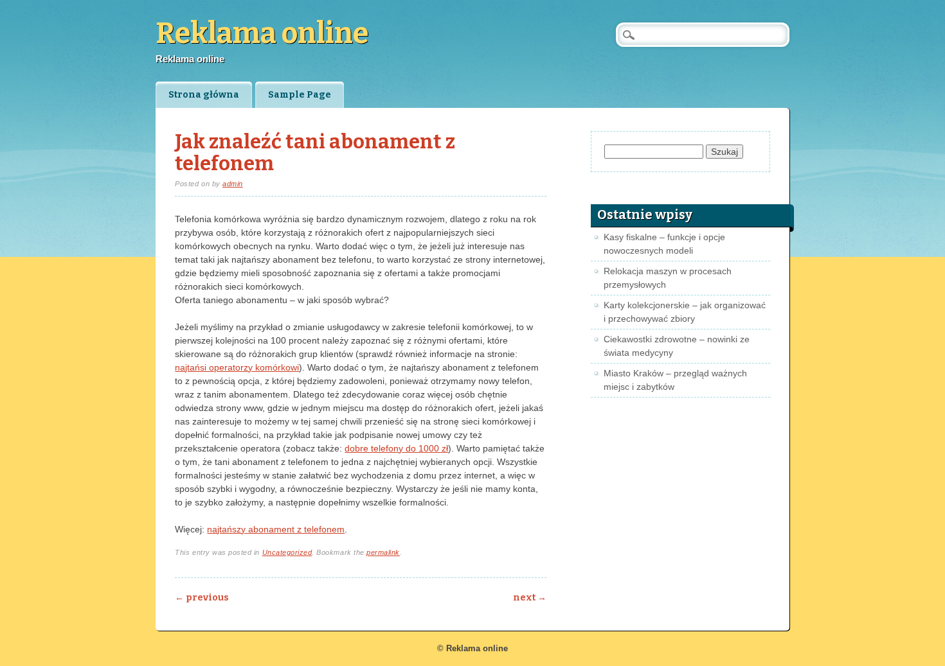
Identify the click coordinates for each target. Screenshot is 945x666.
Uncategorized (287, 552)
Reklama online (262, 33)
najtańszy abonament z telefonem (276, 529)
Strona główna (203, 94)
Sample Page (299, 94)
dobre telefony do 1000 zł (396, 448)
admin (232, 184)
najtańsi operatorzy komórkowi (237, 367)
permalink (383, 552)
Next (529, 597)
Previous (202, 597)
